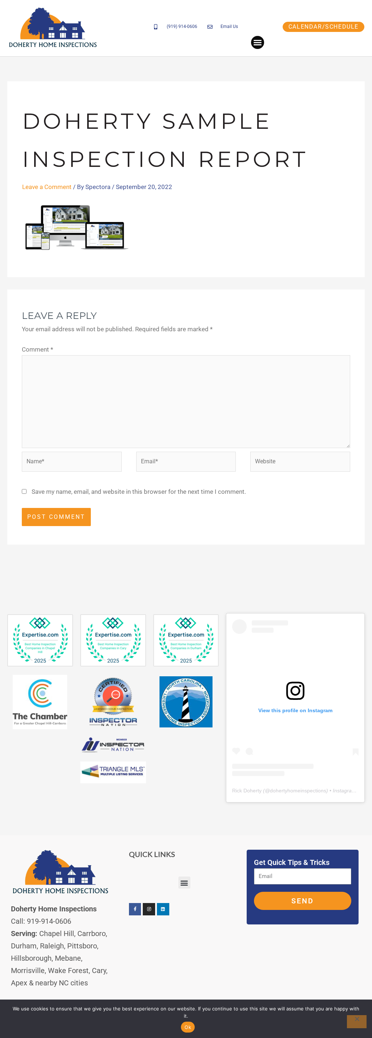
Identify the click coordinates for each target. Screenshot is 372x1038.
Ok (188, 1027)
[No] (357, 1021)
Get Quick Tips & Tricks (291, 862)
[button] (257, 42)
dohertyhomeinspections (298, 790)
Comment (37, 349)
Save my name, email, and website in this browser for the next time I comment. (139, 491)
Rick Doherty (247, 790)
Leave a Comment (47, 186)
